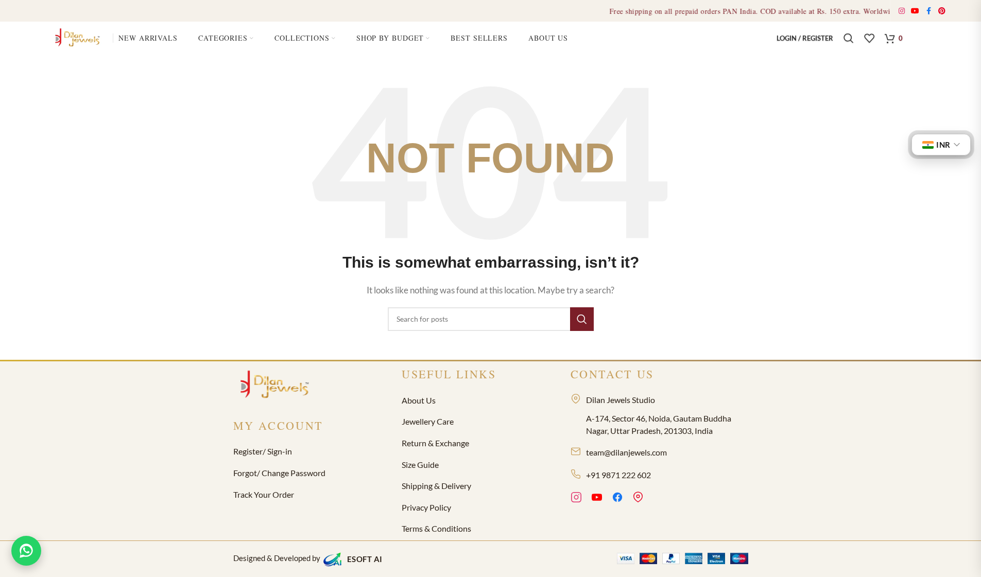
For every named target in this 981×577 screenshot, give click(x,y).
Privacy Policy (426, 507)
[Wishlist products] (869, 38)
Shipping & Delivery (436, 486)
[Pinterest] (638, 499)
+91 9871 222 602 (618, 475)
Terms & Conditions (436, 528)
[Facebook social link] (929, 11)
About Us (419, 400)
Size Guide (420, 464)
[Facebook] (617, 499)
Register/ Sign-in (262, 451)
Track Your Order (263, 494)
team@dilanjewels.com (626, 452)
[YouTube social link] (915, 11)
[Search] (848, 38)
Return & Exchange (435, 443)
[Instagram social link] (902, 11)
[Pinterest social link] (942, 11)
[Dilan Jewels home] (277, 385)
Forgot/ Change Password (279, 473)
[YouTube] (597, 499)
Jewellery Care (428, 421)
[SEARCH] (582, 319)
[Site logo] (79, 37)
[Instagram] (576, 499)
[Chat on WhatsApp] (26, 551)
